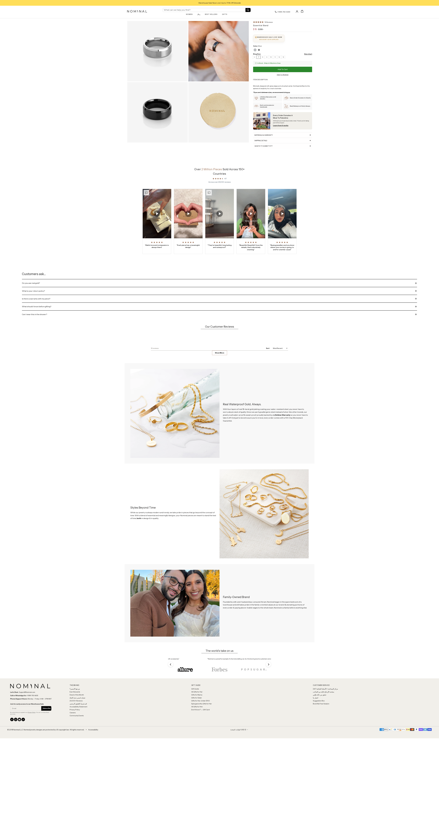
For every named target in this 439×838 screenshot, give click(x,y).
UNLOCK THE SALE (241, 436)
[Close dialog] (261, 397)
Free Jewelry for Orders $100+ (219, 3)
